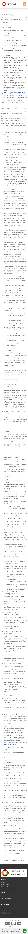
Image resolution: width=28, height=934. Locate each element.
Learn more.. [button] (16, 931)
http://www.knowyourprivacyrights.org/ (14, 92)
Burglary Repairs (7, 886)
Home (4, 882)
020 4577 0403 (6, 914)
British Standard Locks (8, 889)
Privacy (3, 900)
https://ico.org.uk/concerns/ (11, 744)
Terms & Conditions (6, 898)
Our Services (5, 884)
